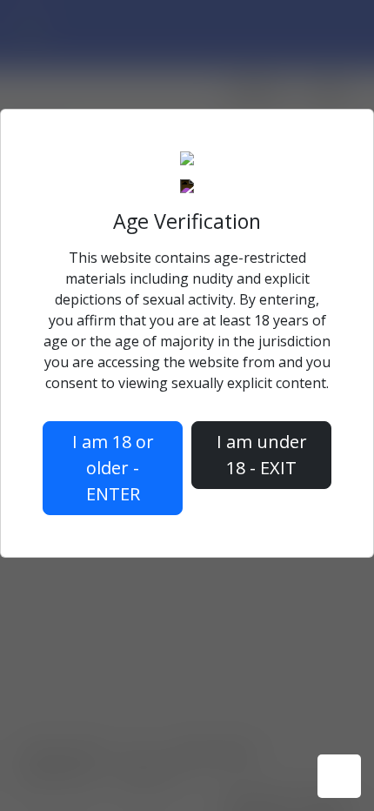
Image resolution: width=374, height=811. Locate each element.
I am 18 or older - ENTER (113, 468)
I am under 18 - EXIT (262, 454)
